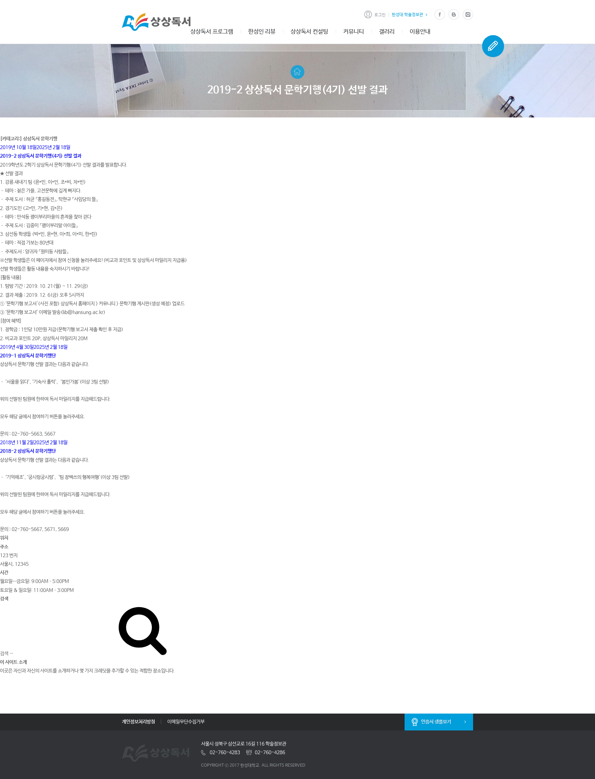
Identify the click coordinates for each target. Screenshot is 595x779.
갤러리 (387, 32)
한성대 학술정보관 (407, 14)
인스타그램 (467, 14)
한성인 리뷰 (261, 32)
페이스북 (439, 14)
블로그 (453, 14)
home (297, 72)
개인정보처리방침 (138, 722)
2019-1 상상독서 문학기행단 (28, 356)
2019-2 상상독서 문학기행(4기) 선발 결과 (40, 156)
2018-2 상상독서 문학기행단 (28, 451)
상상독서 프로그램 (211, 32)
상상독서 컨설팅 (309, 32)
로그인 (380, 15)
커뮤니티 (353, 32)
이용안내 (420, 32)
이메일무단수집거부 (186, 722)
